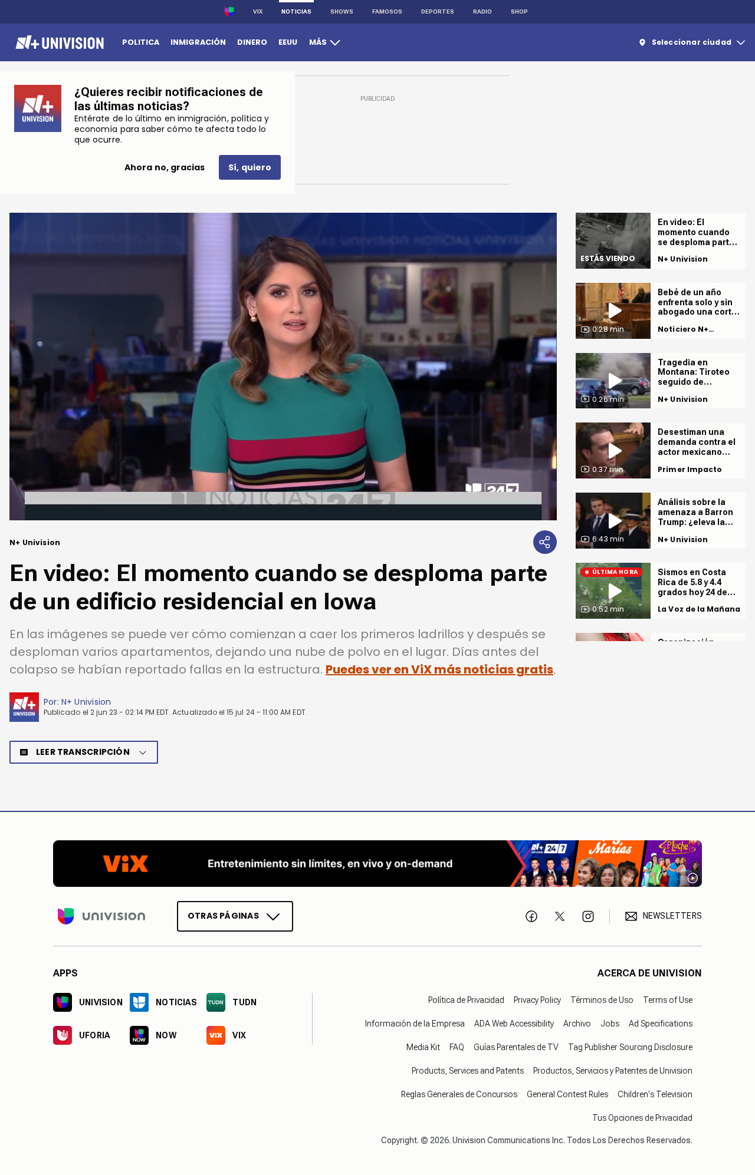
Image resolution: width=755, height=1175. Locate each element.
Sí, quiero (249, 167)
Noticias (296, 11)
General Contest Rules (567, 1094)
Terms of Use (667, 1000)
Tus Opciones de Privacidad (642, 1118)
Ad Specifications (660, 1023)
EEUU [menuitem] (287, 42)
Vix (257, 11)
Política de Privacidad (466, 1000)
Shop (519, 11)
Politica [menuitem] (140, 42)
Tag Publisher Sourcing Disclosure (630, 1047)
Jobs (609, 1023)
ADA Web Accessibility (514, 1023)
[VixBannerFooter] (377, 863)
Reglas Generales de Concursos (459, 1094)
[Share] (545, 542)
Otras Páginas (223, 916)
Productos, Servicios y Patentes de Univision (612, 1070)
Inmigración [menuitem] (198, 42)
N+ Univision (86, 702)
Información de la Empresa (415, 1023)
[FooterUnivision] (101, 916)
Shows (341, 11)
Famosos (387, 11)
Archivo (577, 1023)
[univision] (58, 42)
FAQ (456, 1047)
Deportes (437, 11)
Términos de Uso (601, 1000)
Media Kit (423, 1047)
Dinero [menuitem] (252, 42)
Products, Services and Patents (468, 1070)
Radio (482, 11)
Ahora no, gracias (164, 167)
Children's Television (655, 1094)
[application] (283, 366)
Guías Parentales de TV (516, 1047)
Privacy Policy (537, 1000)
